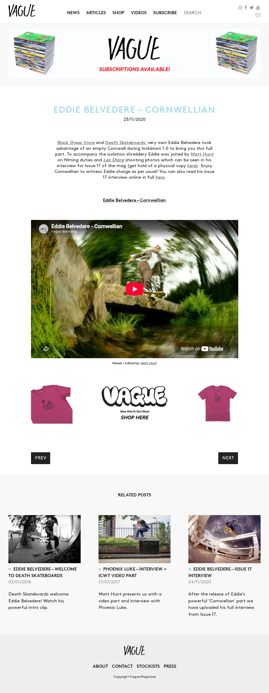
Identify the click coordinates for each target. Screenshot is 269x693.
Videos (139, 12)
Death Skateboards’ (126, 143)
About (100, 666)
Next (228, 458)
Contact (122, 666)
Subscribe (165, 12)
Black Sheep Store (76, 143)
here (191, 166)
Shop (118, 12)
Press (170, 666)
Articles (96, 12)
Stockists (148, 666)
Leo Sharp (113, 160)
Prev (40, 458)
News (73, 12)
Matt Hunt (202, 154)
